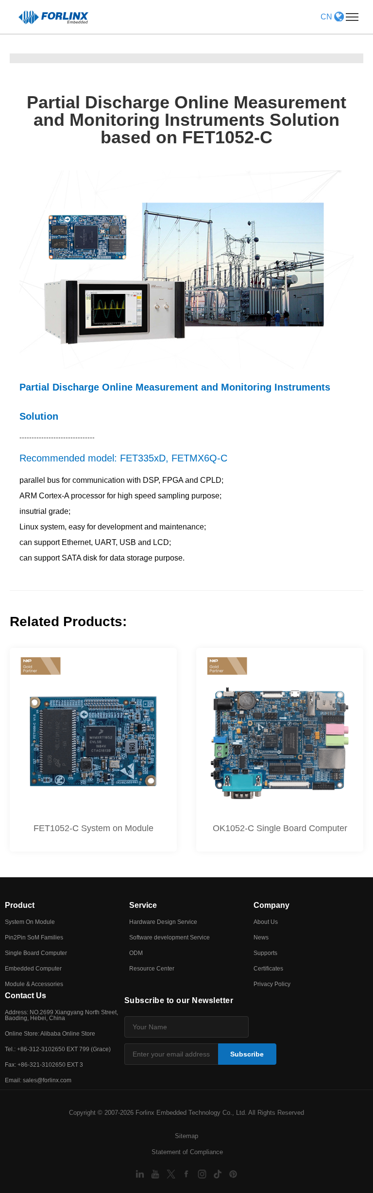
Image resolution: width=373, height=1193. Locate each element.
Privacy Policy (272, 984)
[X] (172, 1173)
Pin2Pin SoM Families (34, 937)
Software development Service (169, 937)
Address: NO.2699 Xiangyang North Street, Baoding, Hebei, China (61, 1015)
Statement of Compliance (187, 1152)
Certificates (268, 968)
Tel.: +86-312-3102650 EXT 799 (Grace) (58, 1049)
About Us (266, 922)
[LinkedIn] (141, 1173)
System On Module (30, 922)
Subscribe (247, 1054)
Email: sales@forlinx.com (38, 1080)
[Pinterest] (233, 1173)
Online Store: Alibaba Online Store (50, 1033)
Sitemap (186, 1136)
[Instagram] (203, 1173)
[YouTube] (156, 1173)
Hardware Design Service (163, 922)
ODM (136, 953)
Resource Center (151, 968)
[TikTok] (218, 1173)
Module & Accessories (34, 984)
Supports (265, 953)
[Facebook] (187, 1173)
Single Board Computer (36, 953)
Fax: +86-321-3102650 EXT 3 (44, 1064)
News (261, 937)
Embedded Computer (33, 968)
